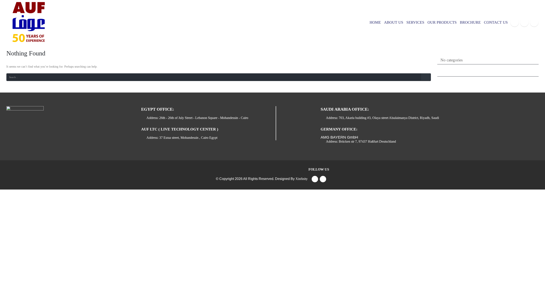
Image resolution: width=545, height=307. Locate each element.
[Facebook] (514, 22)
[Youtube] (524, 22)
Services (415, 22)
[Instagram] (534, 22)
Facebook (315, 179)
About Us (393, 22)
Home (375, 22)
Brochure (470, 22)
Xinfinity (301, 179)
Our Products (442, 22)
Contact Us (496, 22)
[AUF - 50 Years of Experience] (27, 22)
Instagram (323, 179)
